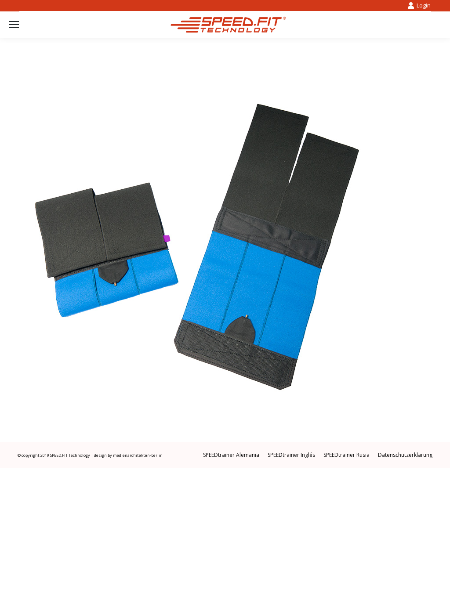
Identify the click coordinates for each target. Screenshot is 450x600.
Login (424, 5)
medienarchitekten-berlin (138, 455)
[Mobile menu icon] (14, 24)
